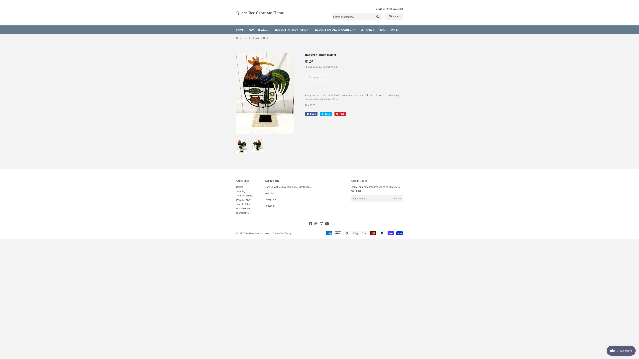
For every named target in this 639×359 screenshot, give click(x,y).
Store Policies (243, 204)
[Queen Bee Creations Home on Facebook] (310, 224)
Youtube (269, 193)
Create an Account (394, 9)
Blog (382, 29)
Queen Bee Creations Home (260, 12)
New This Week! (258, 29)
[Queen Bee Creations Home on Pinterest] (316, 224)
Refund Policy (243, 208)
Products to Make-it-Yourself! (333, 29)
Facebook (270, 205)
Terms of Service (244, 195)
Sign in (379, 9)
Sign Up (397, 198)
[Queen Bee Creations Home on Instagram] (321, 224)
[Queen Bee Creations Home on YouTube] (327, 224)
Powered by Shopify (282, 233)
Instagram (270, 199)
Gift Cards (367, 29)
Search (239, 187)
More (394, 29)
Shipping (309, 67)
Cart (396, 16)
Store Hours (242, 213)
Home (239, 29)
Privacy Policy (243, 200)
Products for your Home (290, 29)
